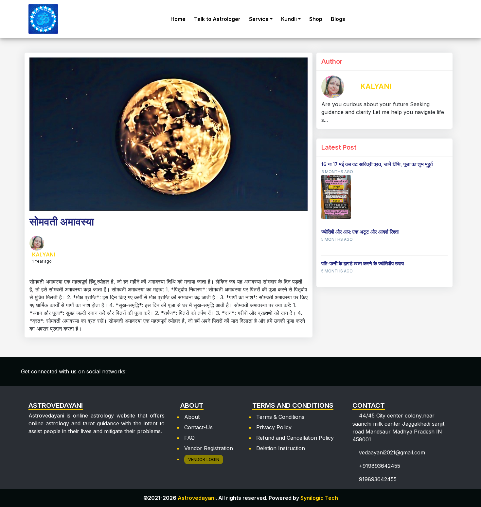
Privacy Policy (274, 427)
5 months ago (337, 239)
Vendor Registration (208, 448)
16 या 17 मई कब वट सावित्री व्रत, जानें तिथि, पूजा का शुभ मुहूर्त (377, 164)
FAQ (189, 437)
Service (259, 19)
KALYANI (43, 254)
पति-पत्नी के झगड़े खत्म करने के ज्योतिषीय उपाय (362, 263)
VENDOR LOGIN (203, 459)
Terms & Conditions (280, 417)
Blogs (338, 19)
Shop (315, 19)
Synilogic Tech (319, 498)
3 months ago (337, 171)
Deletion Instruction (280, 448)
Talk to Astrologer (217, 19)
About (192, 417)
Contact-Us (198, 427)
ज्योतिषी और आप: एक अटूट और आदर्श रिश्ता (360, 232)
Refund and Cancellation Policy (295, 437)
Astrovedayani (197, 498)
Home (178, 19)
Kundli (289, 19)
